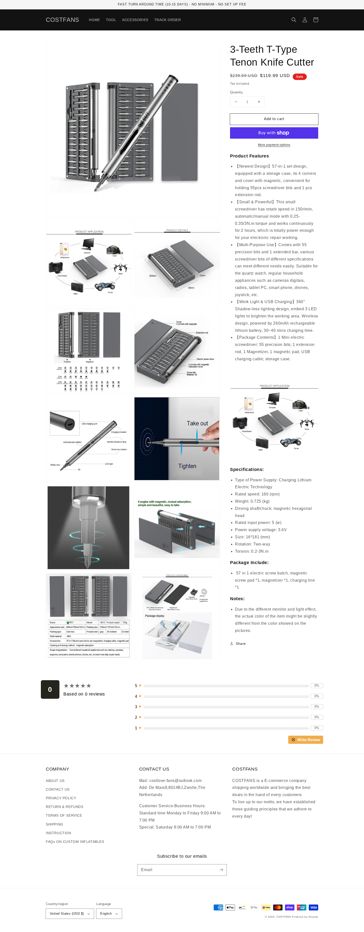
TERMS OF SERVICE (64, 815)
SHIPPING (54, 824)
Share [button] (241, 644)
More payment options (274, 145)
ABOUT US (55, 781)
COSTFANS (283, 916)
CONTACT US (58, 789)
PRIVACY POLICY (61, 798)
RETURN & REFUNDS (64, 807)
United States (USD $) (67, 913)
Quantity (236, 92)
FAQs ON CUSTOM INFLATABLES (75, 842)
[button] (293, 19)
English (106, 913)
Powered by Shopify (305, 916)
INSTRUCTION (58, 833)
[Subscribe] (221, 869)
